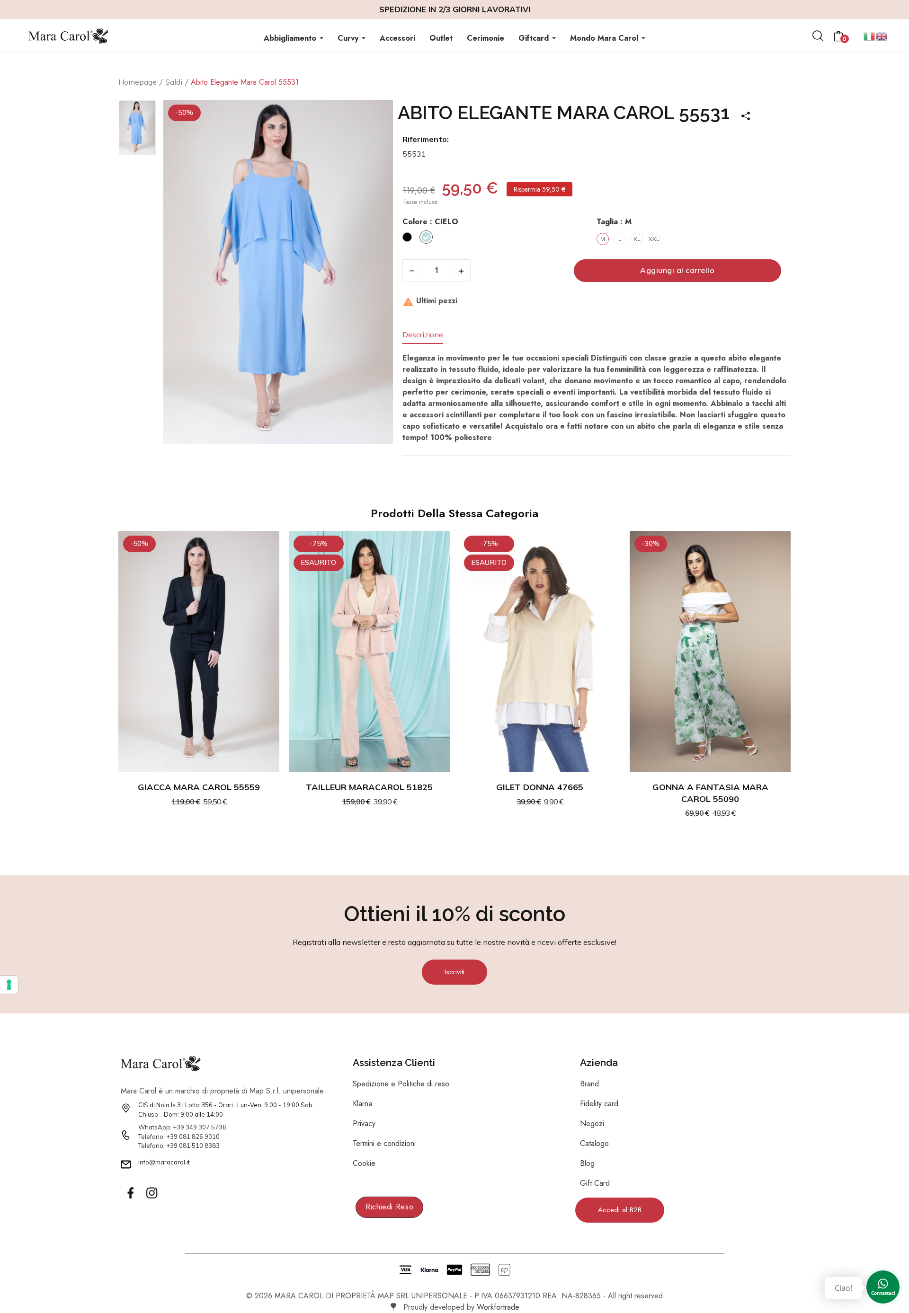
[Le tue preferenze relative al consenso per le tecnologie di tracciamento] (9, 985)
